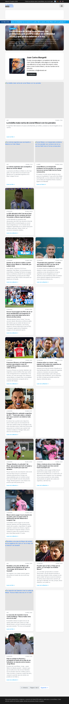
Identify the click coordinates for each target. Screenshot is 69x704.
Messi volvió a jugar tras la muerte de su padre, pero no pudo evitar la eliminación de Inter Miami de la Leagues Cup (19, 517)
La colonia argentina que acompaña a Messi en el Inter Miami (19, 167)
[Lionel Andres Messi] (9, 6)
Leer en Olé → (11, 136)
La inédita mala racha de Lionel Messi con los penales (31, 123)
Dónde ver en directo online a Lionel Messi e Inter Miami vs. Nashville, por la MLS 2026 (19, 264)
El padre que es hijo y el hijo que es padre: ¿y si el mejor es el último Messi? (48, 567)
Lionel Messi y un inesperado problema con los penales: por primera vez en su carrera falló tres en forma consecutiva (49, 169)
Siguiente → (44, 687)
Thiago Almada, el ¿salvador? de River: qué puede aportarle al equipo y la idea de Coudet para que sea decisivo (19, 466)
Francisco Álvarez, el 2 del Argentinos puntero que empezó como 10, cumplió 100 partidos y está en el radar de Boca (19, 365)
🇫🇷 (60, 1)
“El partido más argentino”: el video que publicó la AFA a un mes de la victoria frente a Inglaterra (49, 264)
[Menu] (61, 6)
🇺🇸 (63, 1)
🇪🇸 (58, 1)
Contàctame (32, 74)
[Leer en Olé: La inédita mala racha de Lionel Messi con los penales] (34, 100)
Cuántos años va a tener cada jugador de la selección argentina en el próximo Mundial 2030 (49, 364)
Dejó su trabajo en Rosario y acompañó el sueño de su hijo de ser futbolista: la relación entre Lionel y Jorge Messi (19, 661)
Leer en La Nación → (12, 233)
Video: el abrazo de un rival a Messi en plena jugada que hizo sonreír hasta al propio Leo (49, 465)
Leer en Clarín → (41, 184)
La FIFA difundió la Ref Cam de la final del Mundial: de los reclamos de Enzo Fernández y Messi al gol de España (19, 215)
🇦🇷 (55, 1)
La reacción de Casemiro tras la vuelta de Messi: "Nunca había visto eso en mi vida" (19, 616)
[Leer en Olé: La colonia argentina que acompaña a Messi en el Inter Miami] (19, 151)
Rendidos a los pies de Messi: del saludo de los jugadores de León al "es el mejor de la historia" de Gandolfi (18, 568)
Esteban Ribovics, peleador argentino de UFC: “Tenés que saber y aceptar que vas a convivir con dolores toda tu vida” (19, 415)
